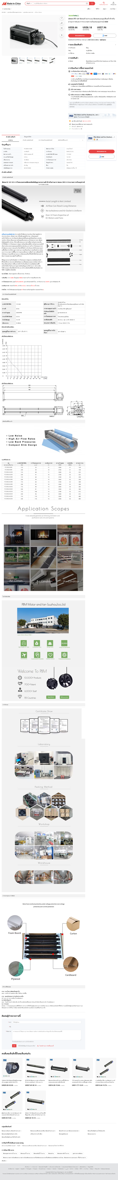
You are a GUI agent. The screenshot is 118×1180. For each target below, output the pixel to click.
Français (35, 1168)
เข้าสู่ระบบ (113, 4)
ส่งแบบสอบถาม (79, 35)
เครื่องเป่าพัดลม (38, 12)
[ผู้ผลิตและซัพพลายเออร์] (11, 3)
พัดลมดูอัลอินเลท (63, 1134)
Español (23, 1168)
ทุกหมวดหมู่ (7, 9)
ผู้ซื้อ (89, 9)
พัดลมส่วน (51, 1153)
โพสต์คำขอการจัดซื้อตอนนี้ (45, 1046)
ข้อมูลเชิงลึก (90, 1166)
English (17, 1168)
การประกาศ (34, 1166)
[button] (79, 140)
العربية (66, 1168)
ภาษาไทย (86, 1168)
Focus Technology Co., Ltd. (60, 1172)
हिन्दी (81, 1168)
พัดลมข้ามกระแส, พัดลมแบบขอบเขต (68, 1131)
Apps (104, 9)
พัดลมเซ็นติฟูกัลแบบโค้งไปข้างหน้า (11, 1137)
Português (28, 1168)
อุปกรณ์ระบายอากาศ (28, 12)
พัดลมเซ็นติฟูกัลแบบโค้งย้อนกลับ (96, 1131)
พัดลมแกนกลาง (92, 1134)
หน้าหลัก (4, 12)
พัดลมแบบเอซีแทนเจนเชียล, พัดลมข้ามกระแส (42, 1131)
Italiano (49, 1168)
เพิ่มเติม (4, 1161)
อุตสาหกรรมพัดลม (77, 1153)
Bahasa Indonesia (105, 1168)
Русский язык (42, 1168)
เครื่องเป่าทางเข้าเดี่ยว (36, 1134)
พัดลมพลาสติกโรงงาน (63, 1153)
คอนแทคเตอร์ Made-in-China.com (70, 1166)
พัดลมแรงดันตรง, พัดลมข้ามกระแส (11, 1131)
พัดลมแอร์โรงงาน (25, 1153)
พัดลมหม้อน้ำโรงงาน (39, 1153)
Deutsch (54, 1168)
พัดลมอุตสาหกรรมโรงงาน (10, 1153)
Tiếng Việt (97, 1168)
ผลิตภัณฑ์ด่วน (83, 1166)
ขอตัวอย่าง (103, 40)
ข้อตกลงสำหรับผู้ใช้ (43, 1166)
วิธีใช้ (97, 9)
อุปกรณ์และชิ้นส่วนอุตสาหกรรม (15, 12)
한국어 (71, 1168)
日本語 (76, 1168)
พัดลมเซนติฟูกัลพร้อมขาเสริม (9, 1134)
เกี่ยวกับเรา (27, 1166)
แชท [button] (105, 35)
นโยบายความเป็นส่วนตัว (54, 1166)
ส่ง (14, 1046)
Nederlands (61, 1168)
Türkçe (91, 1168)
